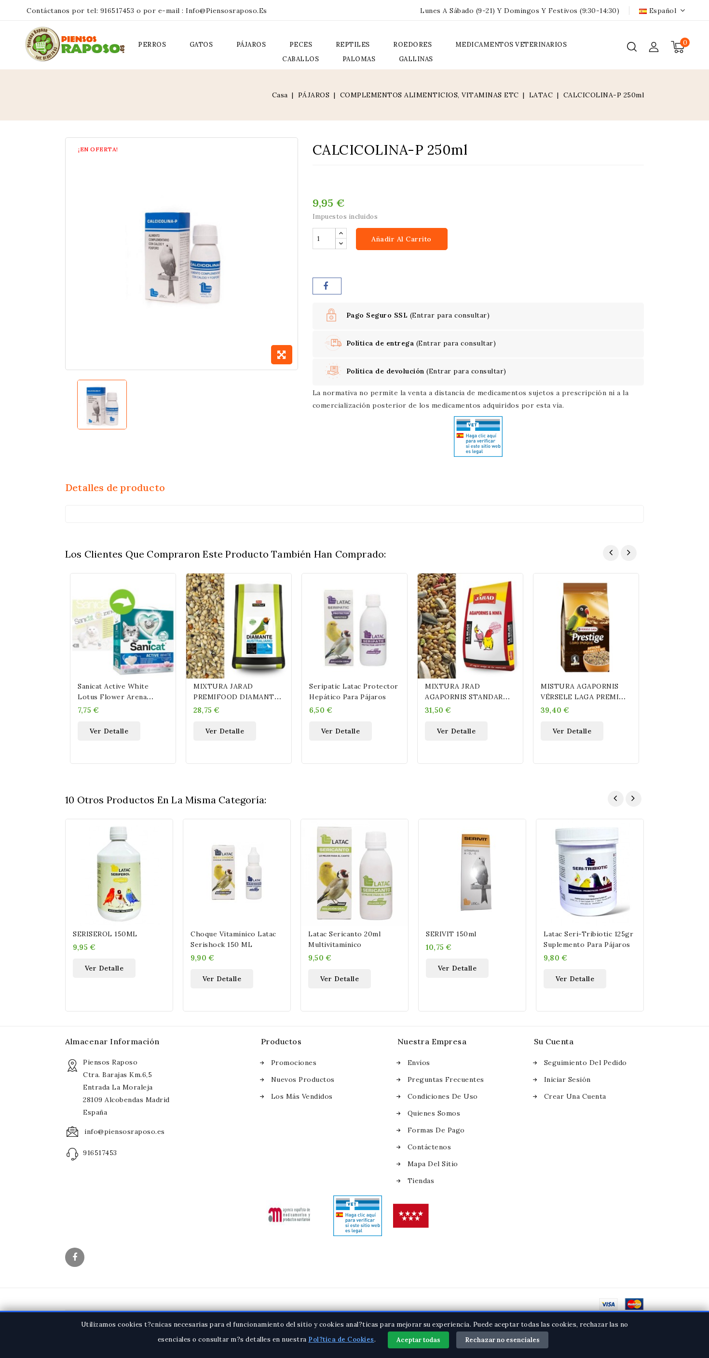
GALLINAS (416, 59)
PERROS (152, 44)
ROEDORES (412, 44)
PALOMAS (359, 59)
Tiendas (421, 1180)
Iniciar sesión (567, 1079)
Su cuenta (554, 1041)
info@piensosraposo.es (226, 10)
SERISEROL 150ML (105, 934)
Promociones (294, 1062)
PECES (301, 44)
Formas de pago (436, 1130)
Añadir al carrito (401, 239)
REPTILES (353, 44)
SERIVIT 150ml (451, 934)
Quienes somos (434, 1113)
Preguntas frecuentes (446, 1079)
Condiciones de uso (443, 1096)
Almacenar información (112, 1041)
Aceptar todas (418, 1340)
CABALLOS (300, 59)
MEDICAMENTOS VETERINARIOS (511, 44)
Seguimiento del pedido (585, 1062)
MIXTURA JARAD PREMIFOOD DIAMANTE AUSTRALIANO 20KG (236, 697)
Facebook (75, 1258)
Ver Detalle (109, 731)
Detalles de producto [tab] (115, 487)
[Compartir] (327, 286)
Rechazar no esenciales (502, 1340)
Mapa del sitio (433, 1163)
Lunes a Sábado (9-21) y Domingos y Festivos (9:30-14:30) (519, 10)
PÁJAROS (251, 44)
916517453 (117, 10)
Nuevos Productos (303, 1079)
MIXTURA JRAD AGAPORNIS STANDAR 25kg (464, 697)
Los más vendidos (302, 1096)
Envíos (419, 1062)
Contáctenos (429, 1147)
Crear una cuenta (575, 1096)
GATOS (201, 44)
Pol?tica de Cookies (341, 1339)
